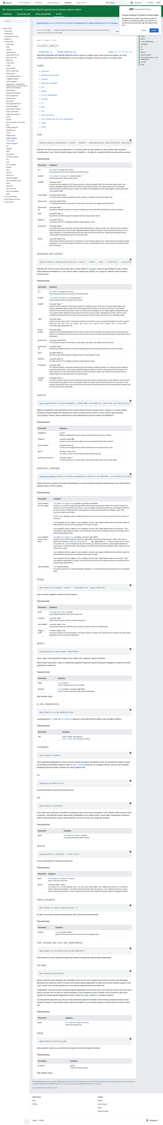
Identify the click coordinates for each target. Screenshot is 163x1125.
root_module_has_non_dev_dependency (57, 119)
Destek (100, 1100)
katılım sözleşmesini (96, 23)
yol (66, 612)
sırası (63, 503)
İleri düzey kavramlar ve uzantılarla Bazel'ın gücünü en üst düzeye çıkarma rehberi (42, 9)
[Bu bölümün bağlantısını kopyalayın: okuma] (47, 846)
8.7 (127, 52)
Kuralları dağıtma (43, 14)
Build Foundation (43, 23)
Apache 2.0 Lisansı (104, 1081)
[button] (15, 28)
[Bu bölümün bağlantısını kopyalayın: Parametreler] (52, 159)
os (42, 103)
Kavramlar (7, 14)
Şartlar (34, 1120)
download (45, 71)
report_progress (47, 115)
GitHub (150, 3)
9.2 (116, 52)
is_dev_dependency (49, 95)
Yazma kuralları (23, 14)
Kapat (143, 30)
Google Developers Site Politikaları (43, 1084)
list (41, 755)
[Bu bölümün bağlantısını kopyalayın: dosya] (46, 579)
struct (42, 262)
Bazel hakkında (24, 3)
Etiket (59, 612)
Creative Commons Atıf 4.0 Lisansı (72, 1081)
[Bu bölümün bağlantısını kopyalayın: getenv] (47, 643)
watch (43, 123)
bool (54, 567)
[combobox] (116, 3)
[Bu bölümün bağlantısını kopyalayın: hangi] (45, 1033)
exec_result (44, 403)
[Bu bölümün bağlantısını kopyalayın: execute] (48, 395)
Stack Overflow (103, 1111)
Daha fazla (80, 3)
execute (44, 79)
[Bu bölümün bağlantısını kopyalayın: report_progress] (57, 899)
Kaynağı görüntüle (66, 52)
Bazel (38, 40)
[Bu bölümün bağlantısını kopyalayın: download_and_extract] (65, 254)
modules (44, 99)
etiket (75, 1022)
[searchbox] (15, 21)
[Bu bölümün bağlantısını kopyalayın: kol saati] (48, 965)
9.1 (120, 52)
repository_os (45, 783)
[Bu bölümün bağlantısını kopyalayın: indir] (44, 134)
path (43, 107)
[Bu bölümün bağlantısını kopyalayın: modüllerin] (51, 747)
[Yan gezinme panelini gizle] (27, 1121)
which (43, 127)
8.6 (131, 52)
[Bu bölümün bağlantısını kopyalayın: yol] (42, 797)
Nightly (111, 52)
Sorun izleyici (102, 1104)
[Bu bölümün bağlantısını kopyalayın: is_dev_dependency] (61, 704)
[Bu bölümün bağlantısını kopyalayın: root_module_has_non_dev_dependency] (85, 943)
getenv (44, 91)
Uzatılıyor (68, 3)
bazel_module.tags (69, 739)
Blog (34, 1100)
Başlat (154, 30)
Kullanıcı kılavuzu (53, 3)
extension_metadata (49, 83)
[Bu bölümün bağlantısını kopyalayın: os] (42, 775)
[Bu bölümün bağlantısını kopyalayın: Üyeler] (46, 65)
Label (60, 176)
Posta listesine (79, 23)
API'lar (59, 14)
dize (50, 170)
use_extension (80, 541)
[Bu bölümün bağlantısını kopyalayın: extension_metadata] (62, 468)
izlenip (60, 887)
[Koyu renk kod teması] (130, 140)
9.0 (123, 52)
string (51, 176)
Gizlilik (41, 1120)
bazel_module (78, 765)
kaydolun (114, 23)
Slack (100, 1108)
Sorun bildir (45, 52)
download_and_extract (50, 75)
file (42, 87)
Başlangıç (38, 3)
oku (42, 111)
